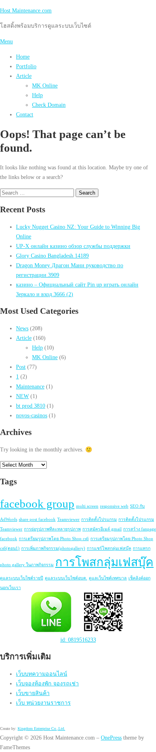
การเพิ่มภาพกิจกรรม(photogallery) (53, 548)
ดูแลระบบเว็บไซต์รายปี (21, 578)
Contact (24, 114)
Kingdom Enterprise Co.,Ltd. (41, 728)
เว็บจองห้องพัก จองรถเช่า (47, 683)
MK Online (45, 85)
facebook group (37, 503)
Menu (6, 41)
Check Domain (49, 105)
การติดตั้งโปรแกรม (99, 519)
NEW (22, 396)
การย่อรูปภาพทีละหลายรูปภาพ (52, 529)
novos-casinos (31, 415)
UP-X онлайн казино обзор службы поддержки (73, 246)
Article (24, 76)
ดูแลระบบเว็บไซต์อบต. (66, 578)
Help (37, 95)
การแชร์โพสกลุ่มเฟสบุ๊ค (109, 548)
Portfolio (26, 66)
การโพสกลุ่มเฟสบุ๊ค (104, 562)
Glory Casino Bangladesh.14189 (52, 255)
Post (21, 367)
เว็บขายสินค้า (33, 693)
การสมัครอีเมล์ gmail (102, 529)
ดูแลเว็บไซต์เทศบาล (108, 578)
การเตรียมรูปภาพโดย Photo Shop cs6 (54, 539)
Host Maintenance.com (26, 10)
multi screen (87, 506)
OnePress (111, 737)
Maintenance (30, 386)
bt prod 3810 (30, 405)
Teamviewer (68, 519)
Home (23, 56)
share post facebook (37, 519)
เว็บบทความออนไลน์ (41, 674)
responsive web (114, 506)
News (22, 328)
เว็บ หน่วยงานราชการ (43, 702)
